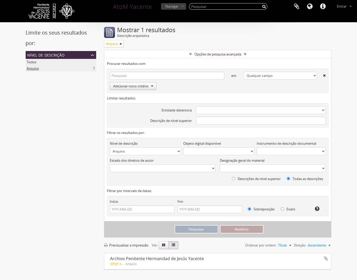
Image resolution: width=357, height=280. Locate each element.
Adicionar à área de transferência (326, 258)
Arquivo (33, 68)
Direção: (300, 245)
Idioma (309, 6)
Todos (31, 62)
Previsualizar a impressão (128, 245)
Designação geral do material (242, 160)
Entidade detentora (177, 110)
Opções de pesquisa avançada (217, 54)
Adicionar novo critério (130, 86)
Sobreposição (264, 209)
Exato (290, 209)
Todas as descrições (307, 178)
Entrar (342, 6)
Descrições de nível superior (259, 178)
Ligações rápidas (322, 6)
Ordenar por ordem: (261, 245)
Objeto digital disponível (202, 143)
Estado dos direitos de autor (132, 160)
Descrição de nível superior (171, 120)
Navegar (172, 6)
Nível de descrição (46, 54)
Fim (180, 201)
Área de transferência (296, 6)
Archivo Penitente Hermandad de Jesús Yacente (157, 258)
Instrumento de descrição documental (286, 143)
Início (114, 201)
